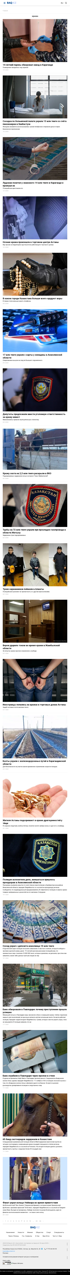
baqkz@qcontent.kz (9, 1251)
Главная (5, 10)
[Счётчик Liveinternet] (7, 1263)
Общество (39, 1232)
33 (36, 1221)
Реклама (5, 1253)
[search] (66, 3)
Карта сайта (6, 1260)
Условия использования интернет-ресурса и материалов (20, 1256)
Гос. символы (27, 1236)
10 (30, 1221)
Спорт (48, 1232)
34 (40, 1221)
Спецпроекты (59, 1232)
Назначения (10, 1232)
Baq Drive (46, 1236)
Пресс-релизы (13, 1236)
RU (62, 3)
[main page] (33, 3)
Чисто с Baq (57, 1236)
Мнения (30, 1232)
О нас (37, 1236)
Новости (21, 1232)
